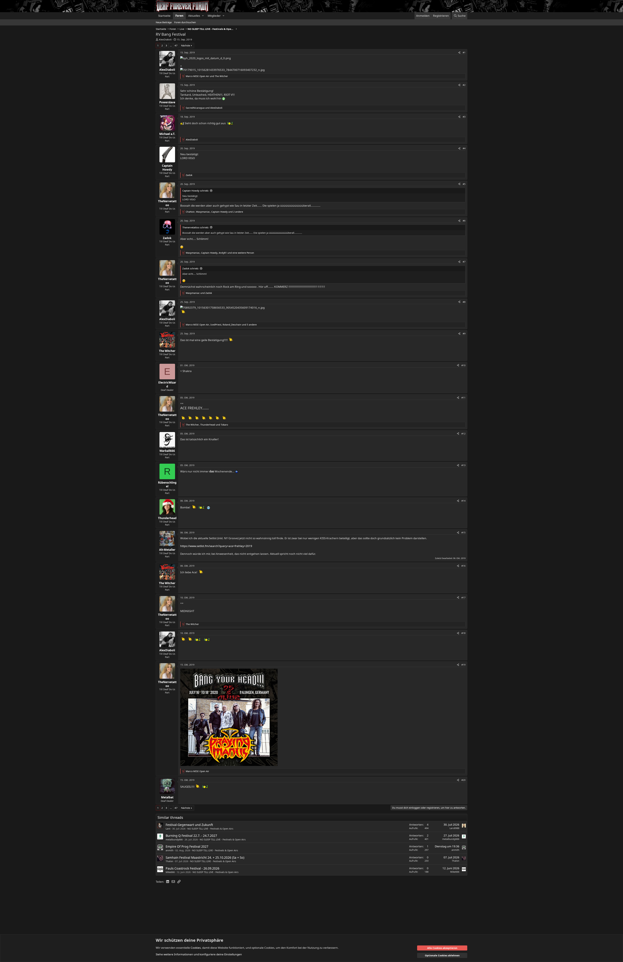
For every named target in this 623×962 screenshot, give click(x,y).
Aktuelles (194, 16)
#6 (464, 220)
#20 (463, 780)
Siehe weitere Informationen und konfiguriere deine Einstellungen (199, 954)
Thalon (169, 861)
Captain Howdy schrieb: (195, 190)
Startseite (164, 16)
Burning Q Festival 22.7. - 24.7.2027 (191, 836)
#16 (463, 565)
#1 (464, 52)
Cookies (196, 948)
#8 (464, 301)
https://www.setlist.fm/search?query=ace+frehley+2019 (216, 546)
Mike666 (170, 872)
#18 (463, 633)
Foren (179, 16)
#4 (464, 148)
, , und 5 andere (221, 324)
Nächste (185, 45)
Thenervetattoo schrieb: (195, 227)
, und (207, 424)
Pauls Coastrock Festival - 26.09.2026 (192, 868)
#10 (463, 365)
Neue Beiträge (164, 22)
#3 (464, 116)
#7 (464, 261)
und (207, 76)
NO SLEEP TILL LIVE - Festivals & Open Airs (210, 828)
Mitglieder (214, 16)
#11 (463, 397)
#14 (463, 500)
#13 (463, 465)
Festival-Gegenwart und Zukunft (189, 825)
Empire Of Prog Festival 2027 (187, 846)
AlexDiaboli (165, 39)
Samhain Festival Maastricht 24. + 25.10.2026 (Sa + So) (205, 857)
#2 (464, 84)
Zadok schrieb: (190, 268)
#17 (463, 597)
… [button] (171, 45)
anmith (169, 850)
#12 (463, 433)
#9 (464, 333)
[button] (202, 15)
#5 (464, 184)
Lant (168, 828)
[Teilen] (459, 52)
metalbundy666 (174, 839)
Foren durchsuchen (185, 22)
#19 (463, 664)
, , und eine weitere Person (220, 252)
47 (176, 45)
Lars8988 (454, 828)
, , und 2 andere (214, 211)
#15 (463, 532)
